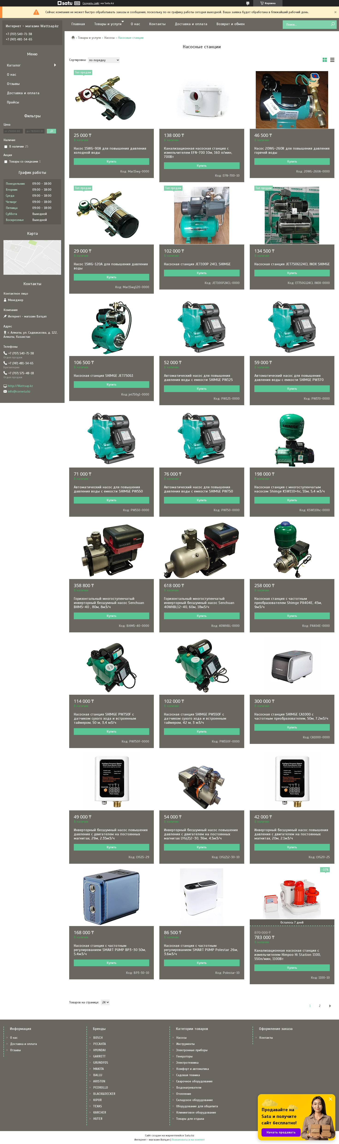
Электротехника (187, 1063)
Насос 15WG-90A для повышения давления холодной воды (110, 150)
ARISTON (99, 1081)
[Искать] (333, 24)
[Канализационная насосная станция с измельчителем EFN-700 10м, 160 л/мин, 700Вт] (201, 100)
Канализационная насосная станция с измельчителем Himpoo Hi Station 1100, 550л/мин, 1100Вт (287, 954)
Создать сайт (91, 3)
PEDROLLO (100, 1088)
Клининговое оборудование (196, 1112)
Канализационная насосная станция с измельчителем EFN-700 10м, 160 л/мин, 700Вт (198, 152)
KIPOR (97, 1100)
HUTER (97, 1119)
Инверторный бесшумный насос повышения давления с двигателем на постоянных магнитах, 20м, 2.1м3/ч (291, 834)
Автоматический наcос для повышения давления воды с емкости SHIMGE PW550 (108, 489)
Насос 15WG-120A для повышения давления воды (111, 266)
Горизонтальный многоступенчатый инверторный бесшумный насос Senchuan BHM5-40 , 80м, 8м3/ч (109, 603)
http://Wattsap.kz (20, 386)
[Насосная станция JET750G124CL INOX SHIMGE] (292, 215)
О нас (135, 24)
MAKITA (98, 1069)
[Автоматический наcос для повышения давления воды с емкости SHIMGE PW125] (201, 327)
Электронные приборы (192, 1050)
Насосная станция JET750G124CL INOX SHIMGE (292, 264)
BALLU (97, 1075)
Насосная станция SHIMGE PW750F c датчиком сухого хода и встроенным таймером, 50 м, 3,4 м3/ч (105, 718)
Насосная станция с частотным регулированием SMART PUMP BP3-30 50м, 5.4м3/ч (110, 950)
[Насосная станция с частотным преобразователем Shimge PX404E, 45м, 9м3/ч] (292, 550)
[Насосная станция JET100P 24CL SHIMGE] (201, 215)
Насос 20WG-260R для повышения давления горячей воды (292, 150)
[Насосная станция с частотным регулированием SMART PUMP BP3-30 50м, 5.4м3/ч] (111, 897)
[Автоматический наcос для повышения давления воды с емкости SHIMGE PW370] (292, 327)
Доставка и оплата (191, 24)
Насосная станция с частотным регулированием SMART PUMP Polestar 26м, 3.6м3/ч (201, 950)
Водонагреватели (188, 1088)
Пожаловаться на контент (188, 1139)
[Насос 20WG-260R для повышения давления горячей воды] (292, 100)
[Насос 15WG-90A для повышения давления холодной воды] (111, 100)
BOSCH (98, 1038)
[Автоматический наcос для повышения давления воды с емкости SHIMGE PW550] (111, 439)
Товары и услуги (108, 24)
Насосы (109, 38)
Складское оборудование (194, 1100)
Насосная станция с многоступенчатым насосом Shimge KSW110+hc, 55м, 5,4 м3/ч (289, 489)
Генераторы (184, 1056)
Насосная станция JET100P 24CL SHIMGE (197, 264)
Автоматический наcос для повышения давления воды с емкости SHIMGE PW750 (198, 489)
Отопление (183, 1094)
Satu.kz (189, 1135)
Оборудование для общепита (197, 1106)
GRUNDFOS (100, 1063)
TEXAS (97, 1106)
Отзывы (13, 83)
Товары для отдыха (190, 1119)
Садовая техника (188, 1075)
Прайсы (13, 102)
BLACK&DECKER (104, 1094)
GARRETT (99, 1056)
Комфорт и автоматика (192, 1069)
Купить (111, 161)
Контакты (157, 24)
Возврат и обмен (231, 24)
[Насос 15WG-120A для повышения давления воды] (111, 215)
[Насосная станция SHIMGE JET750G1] (111, 327)
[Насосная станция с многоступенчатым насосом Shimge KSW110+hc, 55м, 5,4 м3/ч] (292, 439)
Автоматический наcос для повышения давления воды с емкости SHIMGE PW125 (198, 378)
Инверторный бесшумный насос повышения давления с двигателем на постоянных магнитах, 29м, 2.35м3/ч (111, 834)
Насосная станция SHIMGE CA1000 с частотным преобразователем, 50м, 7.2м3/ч (291, 716)
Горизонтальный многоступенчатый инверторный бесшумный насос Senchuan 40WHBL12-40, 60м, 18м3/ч (199, 603)
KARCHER (99, 1112)
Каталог (14, 65)
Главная (78, 24)
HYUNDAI (99, 1050)
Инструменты (185, 1044)
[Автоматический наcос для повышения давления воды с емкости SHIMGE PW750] (201, 439)
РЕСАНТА (99, 1044)
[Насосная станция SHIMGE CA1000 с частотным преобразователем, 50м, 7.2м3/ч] (292, 666)
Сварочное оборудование (194, 1081)
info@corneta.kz (19, 391)
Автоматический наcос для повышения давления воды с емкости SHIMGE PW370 (289, 378)
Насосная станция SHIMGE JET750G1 (103, 376)
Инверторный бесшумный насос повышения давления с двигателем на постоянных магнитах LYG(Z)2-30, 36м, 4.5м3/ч (201, 834)
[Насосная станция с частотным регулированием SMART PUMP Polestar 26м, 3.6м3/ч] (201, 897)
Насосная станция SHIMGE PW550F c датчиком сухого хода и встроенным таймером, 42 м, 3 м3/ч (195, 718)
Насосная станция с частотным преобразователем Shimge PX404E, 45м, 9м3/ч (288, 603)
